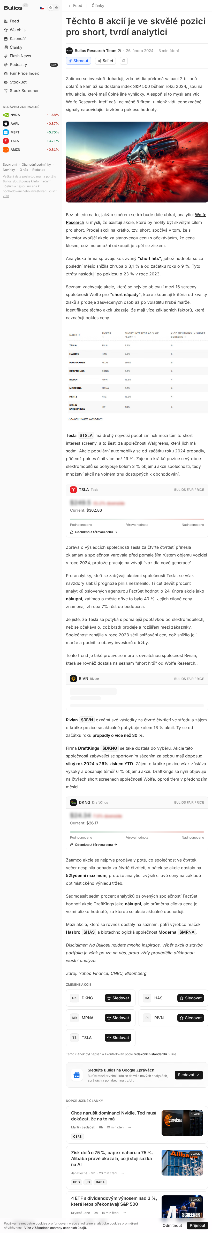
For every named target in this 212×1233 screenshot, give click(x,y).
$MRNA (186, 932)
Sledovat (120, 997)
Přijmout (197, 1225)
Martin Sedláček (83, 1127)
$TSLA (86, 435)
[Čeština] (42, 7)
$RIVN (87, 719)
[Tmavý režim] (53, 7)
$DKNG (109, 748)
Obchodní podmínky (36, 164)
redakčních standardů (150, 1054)
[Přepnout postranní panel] (62, 616)
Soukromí (10, 164)
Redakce (38, 170)
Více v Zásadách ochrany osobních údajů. (55, 1228)
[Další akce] (129, 1127)
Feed (77, 5)
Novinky (9, 170)
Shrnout (80, 60)
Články (98, 5)
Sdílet (108, 60)
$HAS (89, 932)
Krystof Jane (80, 1213)
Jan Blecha (79, 1173)
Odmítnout (172, 1225)
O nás (24, 170)
